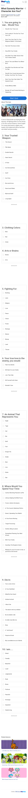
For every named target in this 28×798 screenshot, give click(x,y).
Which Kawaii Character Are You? (10, 779)
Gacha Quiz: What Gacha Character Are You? (12, 765)
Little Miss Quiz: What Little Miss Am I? (11, 750)
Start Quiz (14, 98)
